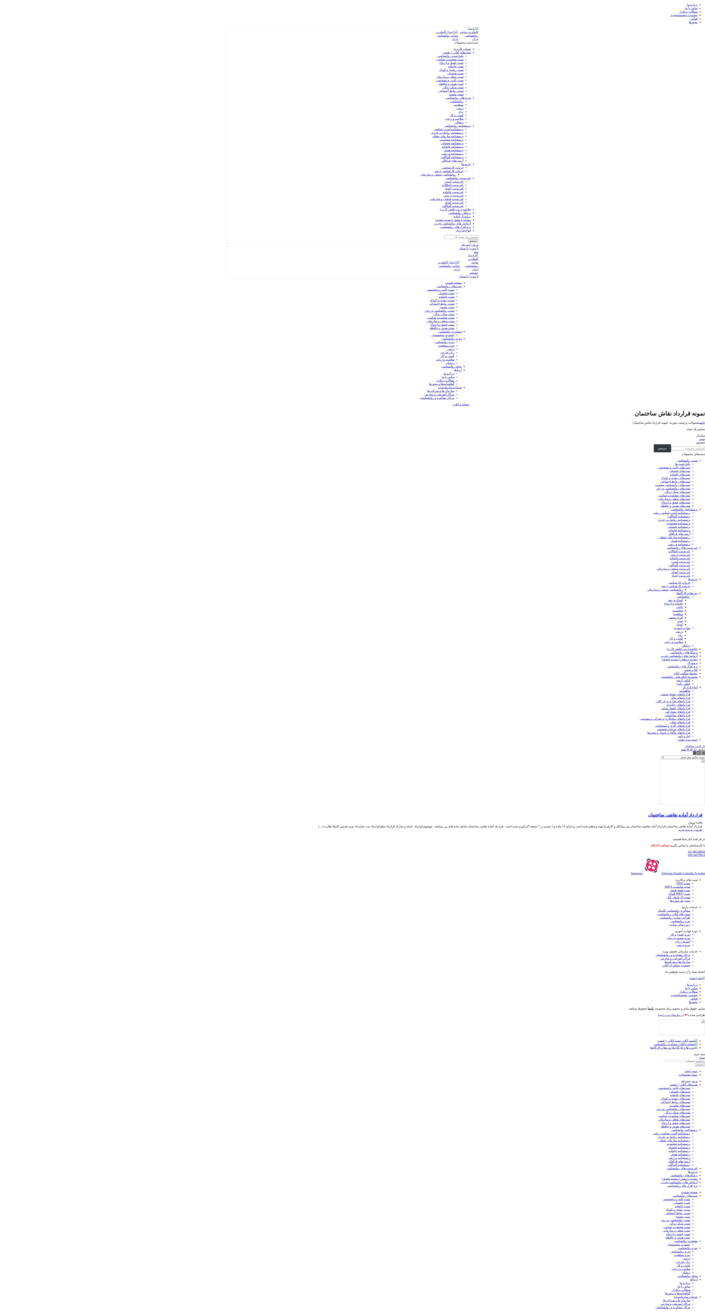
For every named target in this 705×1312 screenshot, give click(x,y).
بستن (702, 439)
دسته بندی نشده (688, 739)
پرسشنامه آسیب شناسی (449, 129)
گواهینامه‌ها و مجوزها (441, 383)
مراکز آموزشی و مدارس (439, 394)
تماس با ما (448, 377)
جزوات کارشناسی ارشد (449, 171)
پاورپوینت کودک (454, 202)
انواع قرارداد (690, 687)
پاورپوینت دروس (454, 195)
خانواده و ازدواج (673, 603)
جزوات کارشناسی (453, 167)
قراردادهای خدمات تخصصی (673, 729)
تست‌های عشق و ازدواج (675, 502)
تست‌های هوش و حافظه (675, 505)
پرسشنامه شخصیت (452, 139)
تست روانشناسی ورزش (439, 310)
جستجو (700, 442)
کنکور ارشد (683, 680)
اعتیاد (679, 624)
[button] (690, 829)
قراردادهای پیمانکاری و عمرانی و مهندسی (665, 718)
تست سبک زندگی (453, 87)
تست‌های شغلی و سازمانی (674, 498)
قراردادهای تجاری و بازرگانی (673, 701)
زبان (461, 111)
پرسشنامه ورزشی (452, 153)
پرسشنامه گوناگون (452, 157)
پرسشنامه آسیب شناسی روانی (671, 512)
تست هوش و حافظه (451, 83)
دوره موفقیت (446, 345)
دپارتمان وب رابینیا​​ (669, 1015)
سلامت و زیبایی (454, 118)
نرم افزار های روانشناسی (682, 666)
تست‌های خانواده (680, 474)
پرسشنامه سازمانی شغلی (448, 136)
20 (691, 749)
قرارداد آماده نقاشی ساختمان (675, 814)
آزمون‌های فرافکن (452, 160)
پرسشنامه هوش (454, 150)
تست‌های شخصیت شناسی (674, 495)
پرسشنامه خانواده (453, 146)
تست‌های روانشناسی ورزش (673, 488)
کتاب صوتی (691, 669)
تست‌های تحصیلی (679, 471)
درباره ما (449, 373)
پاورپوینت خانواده (453, 192)
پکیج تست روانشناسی (450, 55)
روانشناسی (457, 101)
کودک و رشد (675, 600)
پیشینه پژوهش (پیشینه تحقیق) (680, 659)
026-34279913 (696, 855)
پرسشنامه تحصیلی (452, 143)
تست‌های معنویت (679, 1105)
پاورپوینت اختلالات (453, 185)
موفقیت (459, 104)
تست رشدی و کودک (451, 69)
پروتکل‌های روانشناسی (684, 652)
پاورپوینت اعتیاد (454, 188)
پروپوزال (692, 662)
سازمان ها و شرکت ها (440, 390)
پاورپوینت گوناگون (453, 206)
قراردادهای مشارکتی (677, 711)
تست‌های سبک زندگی (677, 491)
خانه (702, 422)
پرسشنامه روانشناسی (684, 509)
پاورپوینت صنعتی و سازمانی (447, 199)
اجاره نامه (684, 736)
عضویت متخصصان (442, 335)
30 (687, 749)
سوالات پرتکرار (445, 380)
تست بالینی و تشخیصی (450, 80)
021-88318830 (696, 851)
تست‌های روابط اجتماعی (675, 481)
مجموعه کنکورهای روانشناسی (679, 676)
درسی (460, 108)
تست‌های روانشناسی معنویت (672, 484)
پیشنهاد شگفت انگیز (685, 673)
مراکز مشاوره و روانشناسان (437, 397)
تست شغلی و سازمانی (450, 76)
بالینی (679, 607)
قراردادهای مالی (680, 697)
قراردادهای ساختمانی (677, 715)
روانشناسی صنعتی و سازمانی (438, 174)
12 (695, 749)
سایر (680, 621)
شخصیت (677, 610)
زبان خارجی (447, 352)
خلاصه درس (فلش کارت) (682, 648)
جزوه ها (693, 579)
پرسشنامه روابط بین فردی (447, 132)
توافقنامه (684, 690)
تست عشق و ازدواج (451, 62)
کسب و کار (457, 115)
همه (683, 749)
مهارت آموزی (682, 628)
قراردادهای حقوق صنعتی (675, 694)
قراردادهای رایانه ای (678, 704)
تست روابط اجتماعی (451, 90)
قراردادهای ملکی (680, 722)
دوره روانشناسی (444, 342)
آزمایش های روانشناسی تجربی (679, 655)
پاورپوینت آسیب (454, 181)
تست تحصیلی (455, 73)
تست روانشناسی (687, 460)
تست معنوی (456, 94)
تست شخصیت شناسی (450, 59)
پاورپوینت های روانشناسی (682, 547)
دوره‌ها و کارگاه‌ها (687, 593)
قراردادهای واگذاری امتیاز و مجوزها (668, 732)
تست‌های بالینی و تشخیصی (674, 467)
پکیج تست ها (682, 464)
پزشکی (459, 122)
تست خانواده (456, 66)
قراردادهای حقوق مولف (675, 708)
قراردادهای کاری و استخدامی (672, 725)
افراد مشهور (675, 617)
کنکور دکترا (683, 683)
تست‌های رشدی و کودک (675, 478)
